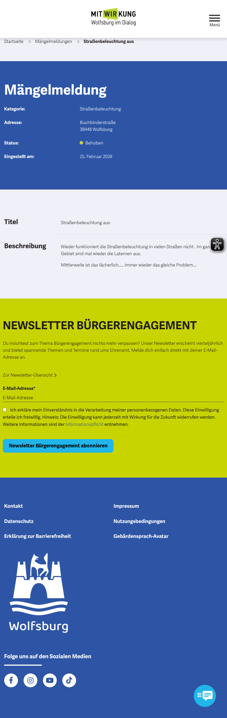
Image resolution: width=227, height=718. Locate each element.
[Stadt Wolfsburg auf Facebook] (11, 680)
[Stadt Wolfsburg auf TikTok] (69, 680)
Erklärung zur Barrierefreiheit (37, 536)
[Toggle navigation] (214, 19)
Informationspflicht (85, 424)
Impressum (126, 506)
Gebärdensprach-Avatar (141, 536)
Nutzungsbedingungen (139, 522)
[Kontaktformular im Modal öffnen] (205, 696)
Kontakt (13, 506)
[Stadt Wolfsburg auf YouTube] (50, 680)
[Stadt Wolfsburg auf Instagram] (30, 680)
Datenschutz (18, 522)
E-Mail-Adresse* (19, 388)
